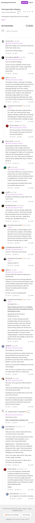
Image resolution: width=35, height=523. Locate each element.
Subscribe (24, 2)
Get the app (26, 515)
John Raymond (9, 426)
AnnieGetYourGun (11, 205)
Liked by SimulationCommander (15, 43)
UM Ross (8, 41)
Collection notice (18, 510)
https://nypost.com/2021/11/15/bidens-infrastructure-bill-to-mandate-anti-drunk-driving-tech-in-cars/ (20, 309)
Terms (30, 508)
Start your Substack (13, 515)
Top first (30, 26)
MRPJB (7, 346)
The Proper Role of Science (11, 9)
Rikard (7, 270)
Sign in (31, 2)
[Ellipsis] (32, 41)
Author (9, 108)
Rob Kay (7, 378)
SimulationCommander (8, 12)
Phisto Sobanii (14, 125)
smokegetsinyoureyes (12, 247)
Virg (6, 192)
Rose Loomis (9, 141)
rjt (8, 167)
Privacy (25, 508)
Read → (3, 20)
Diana (7, 77)
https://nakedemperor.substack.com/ (16, 420)
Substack (8, 519)
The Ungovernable (11, 57)
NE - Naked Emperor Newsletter (15, 412)
